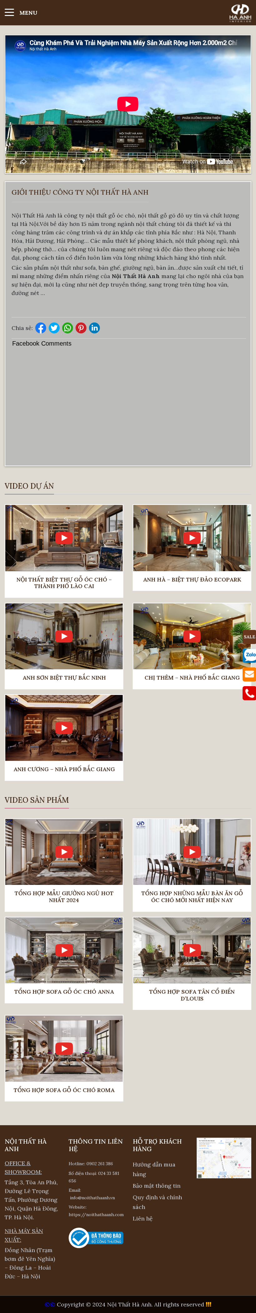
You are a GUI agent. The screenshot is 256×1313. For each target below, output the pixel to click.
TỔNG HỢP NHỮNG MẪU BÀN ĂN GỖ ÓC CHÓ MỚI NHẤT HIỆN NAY (192, 896)
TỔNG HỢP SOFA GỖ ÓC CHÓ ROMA (64, 1090)
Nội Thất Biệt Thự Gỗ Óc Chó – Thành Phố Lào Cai (64, 583)
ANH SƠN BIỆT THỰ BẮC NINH (64, 677)
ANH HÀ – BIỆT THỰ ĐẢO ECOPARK (192, 579)
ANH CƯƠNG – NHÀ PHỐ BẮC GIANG (64, 769)
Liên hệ (143, 1218)
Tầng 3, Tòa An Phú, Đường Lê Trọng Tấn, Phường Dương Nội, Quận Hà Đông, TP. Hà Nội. (31, 1200)
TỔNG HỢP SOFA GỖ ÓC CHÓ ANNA (64, 991)
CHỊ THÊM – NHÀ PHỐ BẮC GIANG (192, 677)
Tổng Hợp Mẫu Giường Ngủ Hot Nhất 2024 (64, 896)
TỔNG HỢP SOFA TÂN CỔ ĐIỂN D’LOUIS (192, 995)
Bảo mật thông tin (156, 1185)
